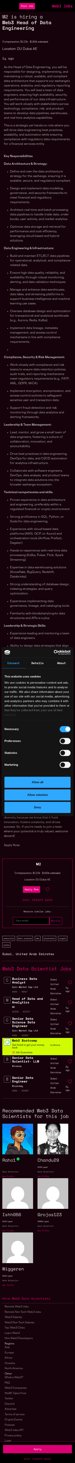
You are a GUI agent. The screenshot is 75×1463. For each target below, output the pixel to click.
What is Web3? (14, 1377)
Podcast (10, 1425)
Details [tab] (37, 663)
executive (8, 938)
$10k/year (43, 1167)
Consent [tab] (13, 663)
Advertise (11, 1409)
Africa (8, 1358)
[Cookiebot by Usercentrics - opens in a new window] (54, 652)
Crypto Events (13, 1419)
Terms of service (15, 1414)
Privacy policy (13, 1435)
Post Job (27, 6)
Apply (37, 1449)
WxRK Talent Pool (15, 1393)
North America (14, 1368)
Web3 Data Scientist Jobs (37, 968)
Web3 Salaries (13, 1317)
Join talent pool (37, 1459)
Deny (37, 807)
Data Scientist (10, 1171)
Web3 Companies (16, 1388)
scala (6, 945)
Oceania (10, 1363)
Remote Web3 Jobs (17, 1307)
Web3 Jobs (62, 6)
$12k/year (7, 1221)
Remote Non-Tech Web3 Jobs (23, 1312)
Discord (9, 1404)
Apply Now (31, 889)
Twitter (9, 1398)
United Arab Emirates (35, 954)
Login (8, 1441)
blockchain (49, 938)
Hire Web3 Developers (19, 1338)
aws (37, 938)
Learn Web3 (12, 1333)
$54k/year (7, 1275)
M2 (38, 864)
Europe (9, 1353)
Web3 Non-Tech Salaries (19, 1322)
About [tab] (61, 663)
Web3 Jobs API (14, 1430)
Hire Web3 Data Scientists (26, 1298)
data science (25, 938)
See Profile (8, 1176)
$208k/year (43, 1221)
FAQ (7, 1383)
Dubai (7, 954)
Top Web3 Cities (15, 1328)
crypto (62, 938)
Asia (7, 1347)
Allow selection (37, 794)
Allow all (37, 782)
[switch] (65, 741)
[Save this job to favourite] (47, 889)
